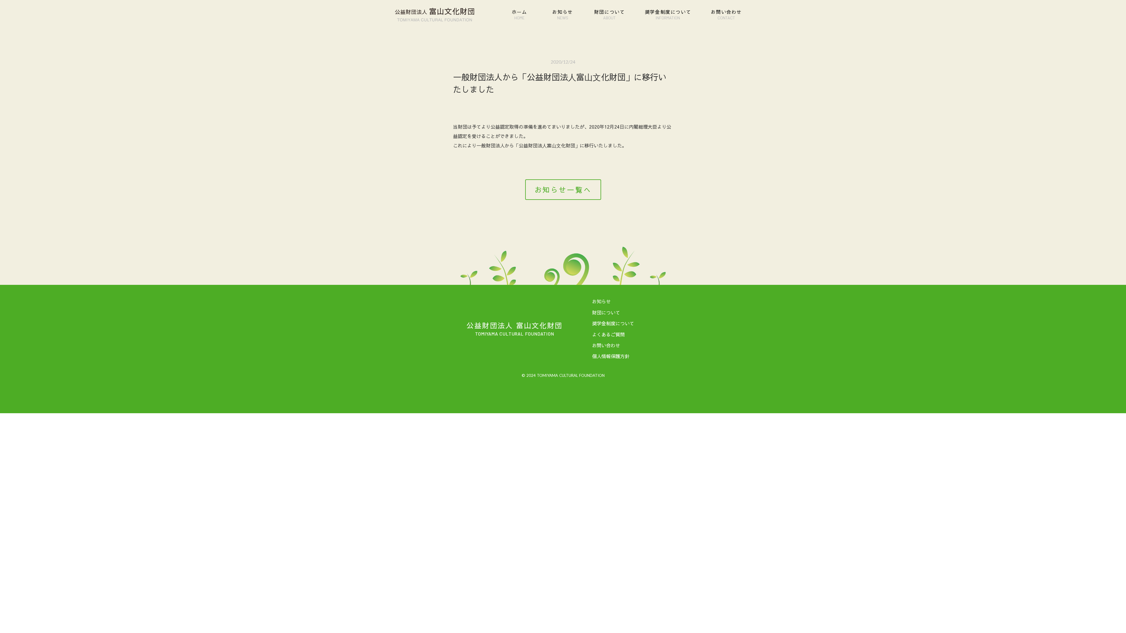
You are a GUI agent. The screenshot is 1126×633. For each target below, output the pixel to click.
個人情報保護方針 (611, 356)
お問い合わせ (606, 345)
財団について (606, 312)
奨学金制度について (613, 323)
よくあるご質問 (608, 334)
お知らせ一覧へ (563, 190)
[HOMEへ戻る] (434, 14)
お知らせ (601, 301)
